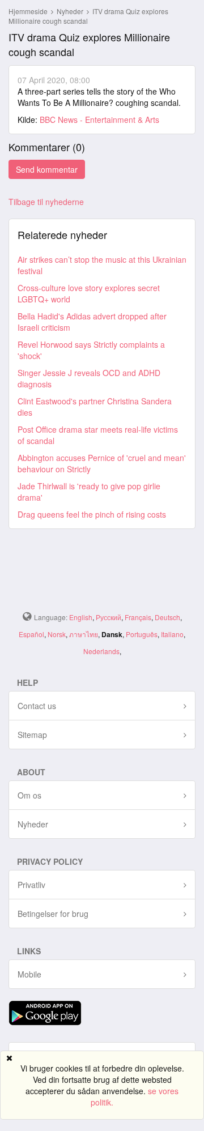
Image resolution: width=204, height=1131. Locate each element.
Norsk (57, 634)
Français (138, 617)
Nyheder (71, 11)
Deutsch (167, 617)
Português (142, 634)
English (80, 617)
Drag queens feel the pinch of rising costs (92, 514)
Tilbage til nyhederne (46, 201)
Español (31, 634)
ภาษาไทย (83, 634)
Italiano (172, 634)
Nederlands (101, 651)
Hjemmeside (28, 11)
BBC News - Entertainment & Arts (99, 119)
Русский (108, 617)
